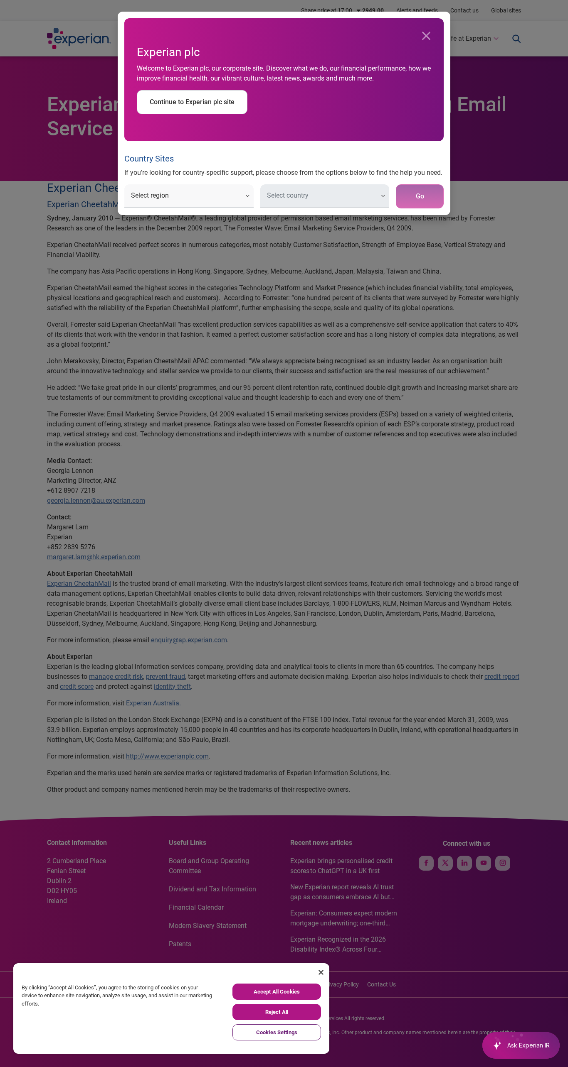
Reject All (276, 1012)
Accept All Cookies (277, 992)
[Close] (426, 36)
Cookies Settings (276, 1032)
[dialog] (284, 533)
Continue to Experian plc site (192, 102)
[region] (171, 1008)
